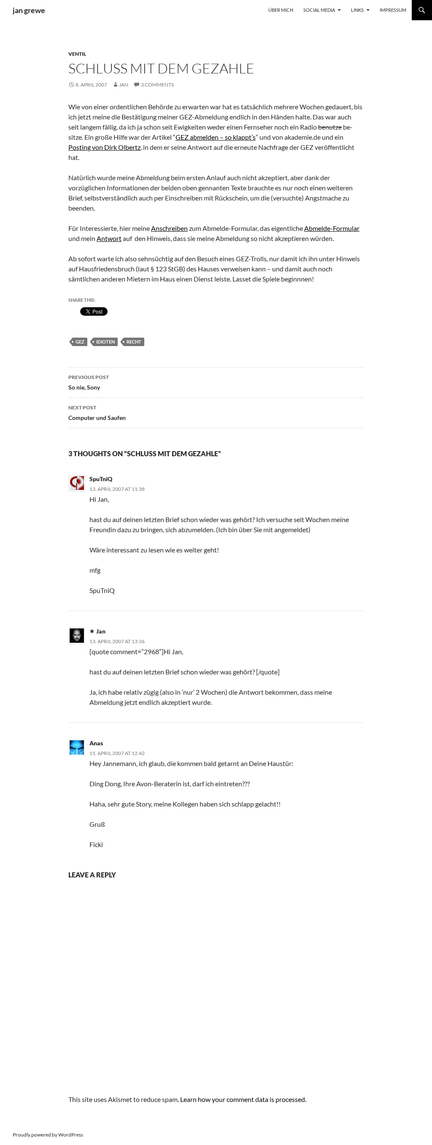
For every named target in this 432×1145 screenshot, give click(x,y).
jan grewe (29, 10)
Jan (123, 84)
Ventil (77, 54)
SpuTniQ (100, 478)
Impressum (393, 10)
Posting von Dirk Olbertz (104, 147)
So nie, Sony (88, 382)
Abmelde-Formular (331, 228)
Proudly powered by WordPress (48, 1134)
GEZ (80, 341)
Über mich (280, 10)
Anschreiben (169, 228)
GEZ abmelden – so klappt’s (216, 137)
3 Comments (157, 84)
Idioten (105, 341)
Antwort (109, 238)
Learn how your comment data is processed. (243, 1099)
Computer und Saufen (97, 412)
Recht (134, 341)
